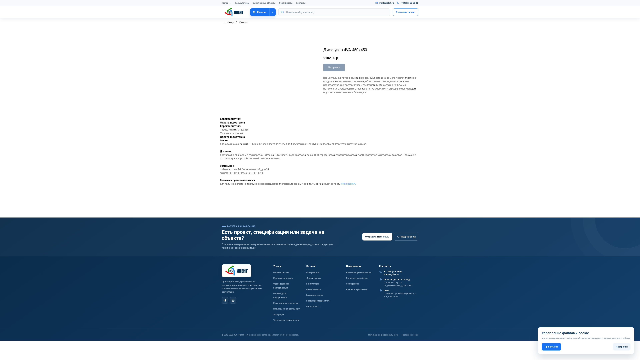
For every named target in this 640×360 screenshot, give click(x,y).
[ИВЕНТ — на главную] (235, 12)
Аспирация (278, 314)
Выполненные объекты (264, 3)
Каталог (262, 12)
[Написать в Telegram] (225, 300)
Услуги (225, 3)
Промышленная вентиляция (286, 309)
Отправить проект (405, 12)
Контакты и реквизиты (356, 289)
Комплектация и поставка (285, 303)
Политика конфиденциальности (383, 335)
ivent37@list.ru (386, 3)
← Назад (228, 22)
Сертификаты (285, 3)
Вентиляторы (312, 284)
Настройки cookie (410, 335)
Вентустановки (313, 289)
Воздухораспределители (318, 301)
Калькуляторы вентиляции (359, 272)
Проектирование (281, 272)
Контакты (301, 3)
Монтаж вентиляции (283, 278)
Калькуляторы (242, 3)
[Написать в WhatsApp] (233, 300)
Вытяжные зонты (314, 295)
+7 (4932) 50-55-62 (409, 3)
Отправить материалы (377, 237)
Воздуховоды (313, 272)
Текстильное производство (286, 320)
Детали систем (313, 278)
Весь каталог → (313, 306)
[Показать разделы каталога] (272, 12)
